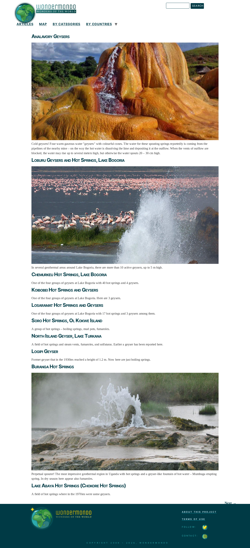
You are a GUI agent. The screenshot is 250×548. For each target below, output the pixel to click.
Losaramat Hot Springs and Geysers (67, 305)
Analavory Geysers (50, 36)
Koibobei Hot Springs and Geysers (64, 290)
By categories (66, 24)
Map (43, 24)
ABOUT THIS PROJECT (199, 512)
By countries (99, 24)
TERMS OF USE (193, 519)
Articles (25, 24)
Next (230, 503)
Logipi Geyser (44, 351)
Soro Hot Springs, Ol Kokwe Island (66, 320)
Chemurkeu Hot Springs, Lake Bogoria (69, 274)
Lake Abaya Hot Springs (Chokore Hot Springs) (78, 485)
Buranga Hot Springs (52, 366)
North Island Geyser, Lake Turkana (66, 336)
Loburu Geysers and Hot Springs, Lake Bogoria (77, 160)
